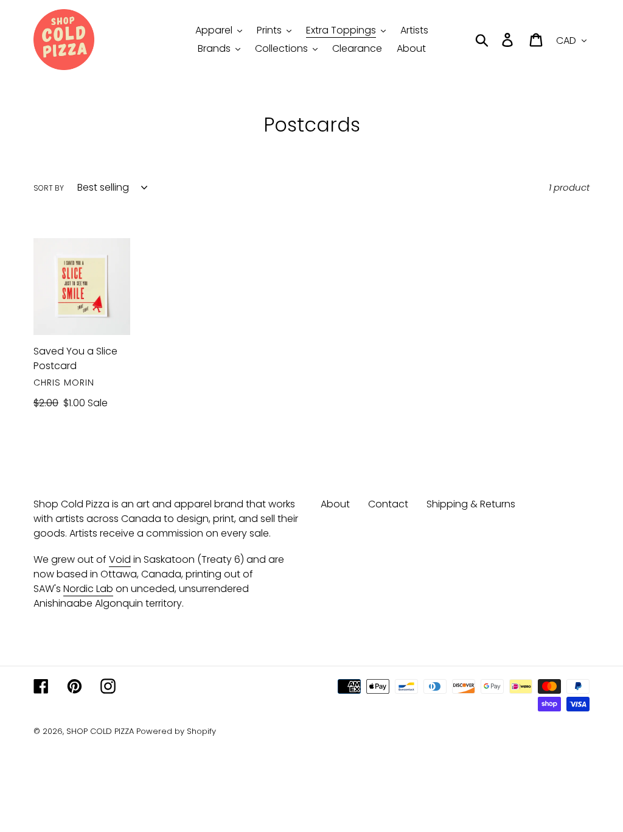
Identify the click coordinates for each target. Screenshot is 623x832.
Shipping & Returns (470, 504)
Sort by (48, 188)
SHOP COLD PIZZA (100, 731)
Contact (388, 504)
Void (120, 559)
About (335, 504)
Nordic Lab (88, 589)
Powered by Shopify (176, 731)
